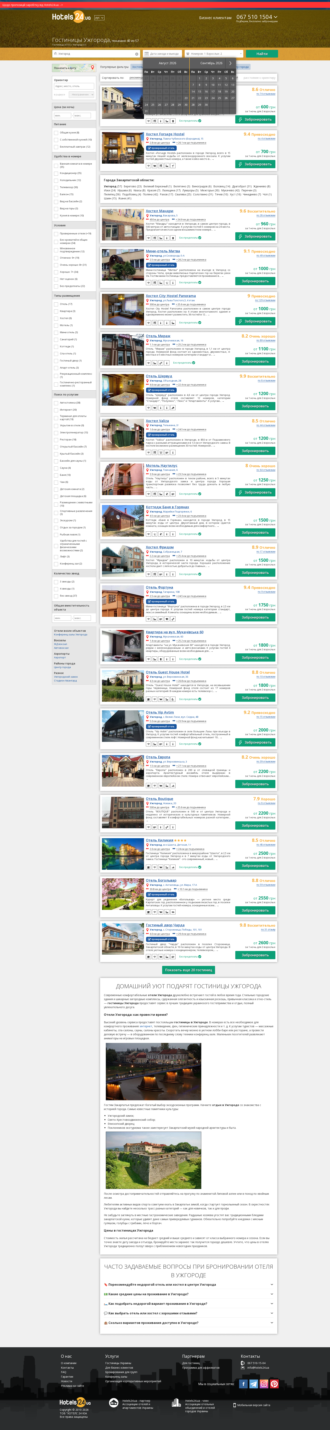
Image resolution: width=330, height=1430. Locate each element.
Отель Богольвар (161, 880)
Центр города (62, 667)
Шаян (108, 198)
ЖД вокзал (60, 644)
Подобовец (129, 194)
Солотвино (200, 194)
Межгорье (207, 190)
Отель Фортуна (159, 587)
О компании (68, 1363)
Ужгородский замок (66, 676)
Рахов (164, 194)
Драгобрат (239, 186)
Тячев (219, 194)
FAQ (63, 1372)
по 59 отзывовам (265, 885)
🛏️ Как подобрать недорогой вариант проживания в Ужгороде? (155, 1304)
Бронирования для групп (121, 1372)
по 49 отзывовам (265, 255)
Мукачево (227, 190)
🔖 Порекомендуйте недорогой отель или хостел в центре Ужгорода (160, 1284)
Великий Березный (155, 186)
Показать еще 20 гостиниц (188, 970)
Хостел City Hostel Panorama (171, 296)
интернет (146, 1026)
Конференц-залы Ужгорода (70, 634)
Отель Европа (158, 757)
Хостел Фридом (160, 547)
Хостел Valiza (157, 421)
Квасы (137, 190)
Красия (151, 190)
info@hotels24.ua (258, 1367)
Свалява (180, 194)
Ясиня (122, 198)
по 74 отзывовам (265, 94)
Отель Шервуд (159, 376)
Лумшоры (188, 190)
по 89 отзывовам (265, 340)
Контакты (67, 1367)
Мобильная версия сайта (253, 1405)
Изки (107, 190)
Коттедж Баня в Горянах (167, 507)
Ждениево (259, 186)
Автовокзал (61, 648)
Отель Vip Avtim (160, 712)
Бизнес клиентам (215, 17)
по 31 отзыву (268, 929)
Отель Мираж (158, 336)
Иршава (122, 190)
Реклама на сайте (72, 1386)
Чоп (265, 194)
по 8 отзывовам (266, 380)
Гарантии (67, 1376)
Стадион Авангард (65, 680)
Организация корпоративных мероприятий (133, 1381)
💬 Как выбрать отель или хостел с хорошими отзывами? (150, 1313)
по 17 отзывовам (265, 552)
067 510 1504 (254, 16)
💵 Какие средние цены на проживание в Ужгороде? (146, 1294)
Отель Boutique (159, 799)
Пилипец (109, 194)
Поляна (148, 194)
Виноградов (200, 186)
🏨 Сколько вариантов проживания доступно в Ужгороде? (151, 1323)
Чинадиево (250, 194)
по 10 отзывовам (265, 677)
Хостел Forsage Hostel (165, 134)
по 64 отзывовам (265, 470)
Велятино (179, 186)
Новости (66, 1381)
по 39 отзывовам (265, 761)
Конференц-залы (116, 1376)
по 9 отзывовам (266, 592)
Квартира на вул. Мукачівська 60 (174, 632)
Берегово (130, 186)
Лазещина (168, 190)
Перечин (246, 190)
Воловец (219, 186)
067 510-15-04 (256, 1363)
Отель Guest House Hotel (168, 672)
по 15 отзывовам (265, 717)
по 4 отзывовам (266, 138)
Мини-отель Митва (163, 251)
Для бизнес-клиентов (119, 1367)
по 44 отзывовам (265, 425)
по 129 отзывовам (265, 300)
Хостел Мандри (159, 211)
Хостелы (137, 67)
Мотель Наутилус (161, 466)
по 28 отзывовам (265, 215)
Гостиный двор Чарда (165, 925)
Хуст (233, 194)
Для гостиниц (191, 1363)
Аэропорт (60, 657)
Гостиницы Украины (118, 1363)
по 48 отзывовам (265, 845)
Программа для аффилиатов (201, 1367)
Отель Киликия (159, 840)
